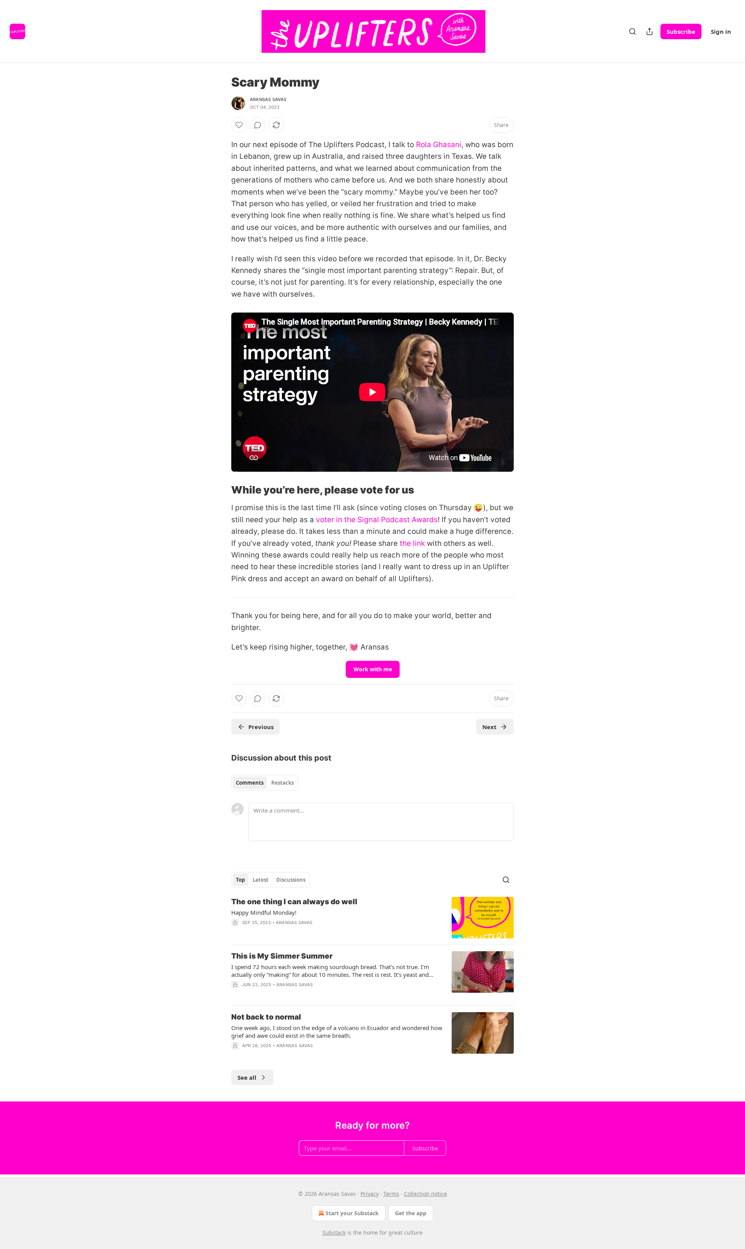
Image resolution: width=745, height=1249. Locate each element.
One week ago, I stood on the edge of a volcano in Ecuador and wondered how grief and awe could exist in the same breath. (336, 1031)
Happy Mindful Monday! (263, 912)
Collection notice (425, 1193)
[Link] (220, 490)
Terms (391, 1193)
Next (489, 727)
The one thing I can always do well (294, 901)
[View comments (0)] (257, 125)
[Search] (632, 31)
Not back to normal (266, 1017)
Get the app (410, 1213)
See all (246, 1077)
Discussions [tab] (290, 879)
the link (412, 543)
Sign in (721, 31)
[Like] (239, 125)
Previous (261, 727)
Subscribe (681, 31)
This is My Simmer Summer (282, 956)
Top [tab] (240, 879)
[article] (372, 918)
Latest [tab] (261, 879)
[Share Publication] (649, 31)
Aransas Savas (268, 99)
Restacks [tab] (282, 782)
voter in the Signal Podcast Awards (377, 519)
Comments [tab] (249, 782)
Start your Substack (352, 1213)
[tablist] (264, 782)
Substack (334, 1232)
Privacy (369, 1193)
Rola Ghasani (438, 144)
